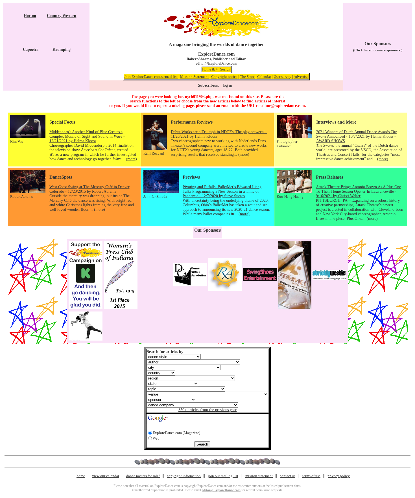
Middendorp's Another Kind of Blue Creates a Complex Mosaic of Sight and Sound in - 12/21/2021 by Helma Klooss (87, 136)
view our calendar (105, 476)
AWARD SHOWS (330, 141)
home (81, 476)
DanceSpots (60, 177)
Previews (191, 177)
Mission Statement (194, 76)
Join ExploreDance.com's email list (151, 76)
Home (206, 69)
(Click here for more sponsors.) (377, 50)
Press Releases (329, 177)
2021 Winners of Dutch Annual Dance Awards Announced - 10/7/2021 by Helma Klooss (356, 134)
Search (225, 69)
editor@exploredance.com (283, 106)
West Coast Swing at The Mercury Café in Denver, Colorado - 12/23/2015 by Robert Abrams (89, 189)
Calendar (264, 76)
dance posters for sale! (143, 476)
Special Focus (62, 122)
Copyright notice (224, 76)
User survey (282, 76)
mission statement (259, 476)
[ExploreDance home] (216, 36)
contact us (287, 476)
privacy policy (338, 476)
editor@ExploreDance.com (216, 63)
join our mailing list (223, 476)
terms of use (311, 476)
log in (227, 85)
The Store (247, 76)
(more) (131, 159)
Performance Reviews (192, 122)
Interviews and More (336, 122)
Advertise (301, 76)
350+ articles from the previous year (207, 410)
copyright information (184, 476)
